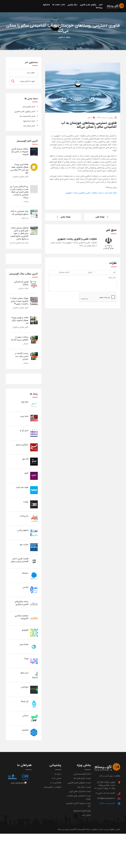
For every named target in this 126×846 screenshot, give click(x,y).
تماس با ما (56, 778)
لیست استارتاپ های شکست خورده (79, 797)
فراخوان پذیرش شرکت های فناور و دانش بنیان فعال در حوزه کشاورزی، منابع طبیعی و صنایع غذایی (19, 233)
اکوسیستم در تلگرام (107, 803)
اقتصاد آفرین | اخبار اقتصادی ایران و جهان (19, 560)
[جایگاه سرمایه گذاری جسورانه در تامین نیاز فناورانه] (34, 151)
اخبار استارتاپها (29, 121)
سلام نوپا (24, 401)
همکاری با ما (55, 782)
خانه (68, 37)
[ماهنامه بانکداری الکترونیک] (34, 618)
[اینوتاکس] (34, 689)
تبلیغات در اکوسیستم (52, 787)
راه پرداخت (23, 515)
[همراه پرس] (34, 646)
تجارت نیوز (24, 544)
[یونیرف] (12, 776)
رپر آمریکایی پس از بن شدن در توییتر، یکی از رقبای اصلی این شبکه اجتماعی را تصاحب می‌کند (19, 192)
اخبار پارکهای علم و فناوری (24, 111)
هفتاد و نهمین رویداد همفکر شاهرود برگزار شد (19, 320)
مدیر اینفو (25, 218)
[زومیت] (34, 504)
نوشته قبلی (99, 216)
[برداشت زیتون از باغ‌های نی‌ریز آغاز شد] (34, 339)
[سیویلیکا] (25, 776)
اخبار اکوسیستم (29, 106)
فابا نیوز (25, 458)
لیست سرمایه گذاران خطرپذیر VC (78, 805)
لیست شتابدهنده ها (82, 778)
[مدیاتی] (34, 718)
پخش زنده (86, 815)
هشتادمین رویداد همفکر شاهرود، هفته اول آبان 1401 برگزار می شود (19, 168)
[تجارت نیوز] (34, 547)
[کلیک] (34, 475)
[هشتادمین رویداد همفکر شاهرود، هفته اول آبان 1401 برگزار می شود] (34, 167)
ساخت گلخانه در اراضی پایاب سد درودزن (21, 356)
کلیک (26, 473)
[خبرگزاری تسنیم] (34, 447)
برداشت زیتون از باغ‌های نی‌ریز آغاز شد (19, 338)
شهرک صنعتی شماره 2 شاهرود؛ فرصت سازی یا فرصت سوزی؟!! (19, 301)
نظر (89, 117)
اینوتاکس (24, 687)
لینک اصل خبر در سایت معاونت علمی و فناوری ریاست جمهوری (91, 192)
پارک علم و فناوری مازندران (19, 242)
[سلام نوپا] (34, 404)
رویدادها (99, 7)
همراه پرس (24, 644)
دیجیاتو (25, 572)
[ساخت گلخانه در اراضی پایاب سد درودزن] (34, 356)
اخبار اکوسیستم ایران (82, 774)
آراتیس (25, 587)
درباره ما (57, 774)
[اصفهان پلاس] (34, 532)
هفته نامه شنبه (22, 487)
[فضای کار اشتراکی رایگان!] (34, 284)
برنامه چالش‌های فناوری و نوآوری (21, 603)
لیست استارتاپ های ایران (80, 791)
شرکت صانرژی (23, 288)
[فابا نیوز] (34, 461)
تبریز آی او (24, 430)
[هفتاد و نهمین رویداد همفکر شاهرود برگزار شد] (34, 320)
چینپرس (25, 729)
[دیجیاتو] (34, 575)
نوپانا (26, 658)
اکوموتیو (25, 630)
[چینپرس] (34, 732)
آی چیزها (24, 701)
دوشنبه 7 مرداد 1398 (105, 117)
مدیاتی (25, 715)
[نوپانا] (34, 661)
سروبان (25, 343)
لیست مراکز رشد (84, 787)
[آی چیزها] (34, 703)
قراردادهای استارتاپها (82, 810)
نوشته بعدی (65, 216)
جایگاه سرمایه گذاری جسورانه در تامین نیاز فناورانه (19, 151)
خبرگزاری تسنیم (22, 444)
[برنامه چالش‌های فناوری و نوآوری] (34, 604)
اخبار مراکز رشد (29, 125)
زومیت (26, 201)
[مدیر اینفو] (34, 675)
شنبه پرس (24, 416)
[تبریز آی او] (34, 432)
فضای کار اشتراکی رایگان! (21, 283)
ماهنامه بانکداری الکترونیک (21, 617)
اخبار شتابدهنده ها (27, 116)
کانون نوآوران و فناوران (20, 176)
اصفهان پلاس (23, 530)
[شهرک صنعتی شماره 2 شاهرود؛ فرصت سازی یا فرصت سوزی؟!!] (34, 300)
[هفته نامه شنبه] (34, 490)
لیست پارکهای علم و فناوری (79, 782)
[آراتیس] (34, 589)
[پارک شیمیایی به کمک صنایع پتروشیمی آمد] (34, 213)
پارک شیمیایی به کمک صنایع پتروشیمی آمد (19, 212)
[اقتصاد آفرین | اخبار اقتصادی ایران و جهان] (34, 561)
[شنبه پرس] (34, 418)
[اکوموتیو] (34, 632)
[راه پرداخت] (34, 518)
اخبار (61, 37)
